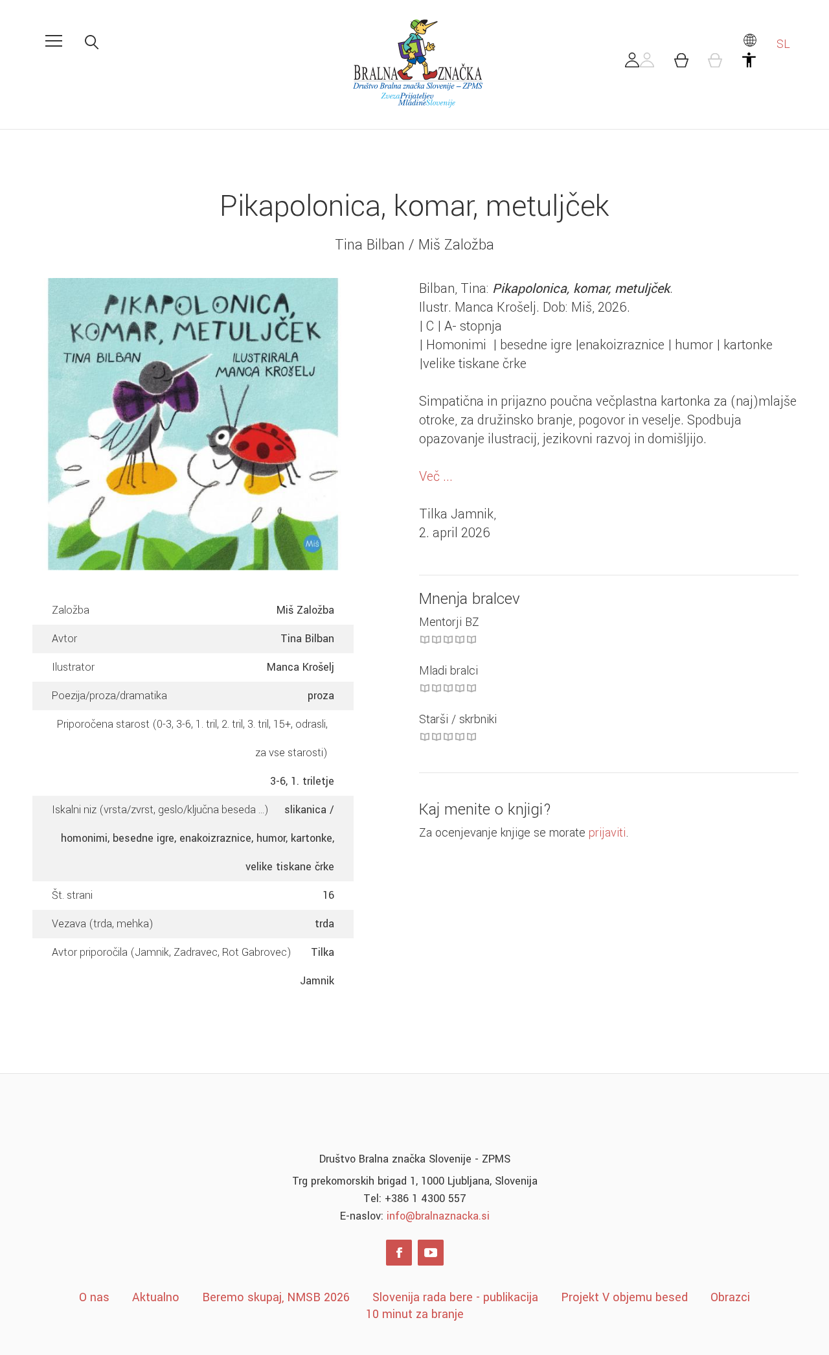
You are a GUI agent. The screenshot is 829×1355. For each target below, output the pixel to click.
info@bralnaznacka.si (438, 1216)
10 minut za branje (415, 1314)
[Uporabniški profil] (640, 63)
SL (781, 44)
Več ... (436, 476)
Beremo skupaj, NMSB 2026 (276, 1297)
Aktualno (155, 1297)
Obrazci (730, 1297)
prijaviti (607, 832)
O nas (94, 1297)
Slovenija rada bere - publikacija (455, 1297)
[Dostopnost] (756, 63)
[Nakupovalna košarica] (688, 63)
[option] (193, 424)
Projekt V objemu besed (624, 1297)
